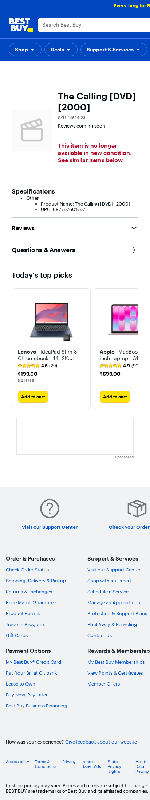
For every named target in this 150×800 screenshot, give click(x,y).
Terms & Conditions (45, 764)
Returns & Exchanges (29, 591)
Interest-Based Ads (91, 764)
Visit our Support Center (114, 570)
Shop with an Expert (109, 581)
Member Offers (103, 684)
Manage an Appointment (114, 602)
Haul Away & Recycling (112, 624)
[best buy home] (21, 25)
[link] (37, 366)
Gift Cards (17, 635)
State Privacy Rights (114, 767)
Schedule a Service (108, 591)
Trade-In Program (25, 624)
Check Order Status (27, 570)
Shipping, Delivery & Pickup (36, 581)
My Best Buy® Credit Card (33, 662)
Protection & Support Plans (117, 613)
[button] (25, 49)
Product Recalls (23, 613)
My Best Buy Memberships (116, 662)
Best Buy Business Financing (36, 706)
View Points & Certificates (115, 673)
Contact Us (99, 635)
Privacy (69, 762)
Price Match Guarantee (31, 602)
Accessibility (17, 762)
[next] (132, 348)
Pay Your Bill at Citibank (31, 673)
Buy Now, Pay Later (27, 695)
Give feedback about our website (101, 742)
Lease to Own (20, 684)
